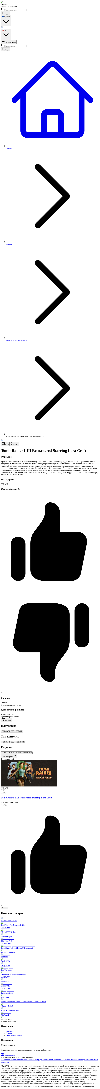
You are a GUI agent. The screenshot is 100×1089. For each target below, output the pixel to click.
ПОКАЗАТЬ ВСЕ (8, 731)
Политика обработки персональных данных (71, 1060)
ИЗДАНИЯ (20, 742)
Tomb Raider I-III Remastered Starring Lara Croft (26, 797)
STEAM (19, 731)
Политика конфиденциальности (39, 1060)
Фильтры (8, 720)
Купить (4, 908)
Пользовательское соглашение (13, 1060)
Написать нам (9, 1055)
